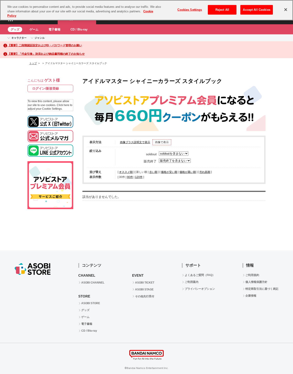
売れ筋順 (204, 172)
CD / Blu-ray (79, 29)
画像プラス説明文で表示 (135, 142)
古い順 (153, 172)
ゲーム (34, 29)
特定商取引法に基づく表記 (261, 288)
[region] (146, 10)
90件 (130, 177)
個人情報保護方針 (256, 282)
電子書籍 (54, 29)
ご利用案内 (191, 282)
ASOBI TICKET (144, 282)
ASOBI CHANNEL (92, 282)
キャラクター (19, 37)
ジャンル (40, 37)
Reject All (222, 9)
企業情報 (250, 295)
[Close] (286, 10)
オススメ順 (126, 172)
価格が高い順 (187, 172)
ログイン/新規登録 (45, 88)
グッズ (15, 29)
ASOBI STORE (90, 303)
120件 (139, 177)
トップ (33, 63)
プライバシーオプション (200, 288)
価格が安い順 (169, 172)
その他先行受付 (144, 296)
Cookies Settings (189, 9)
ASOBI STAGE (144, 289)
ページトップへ (278, 359)
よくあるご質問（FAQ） (200, 275)
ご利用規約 (252, 275)
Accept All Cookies (256, 9)
